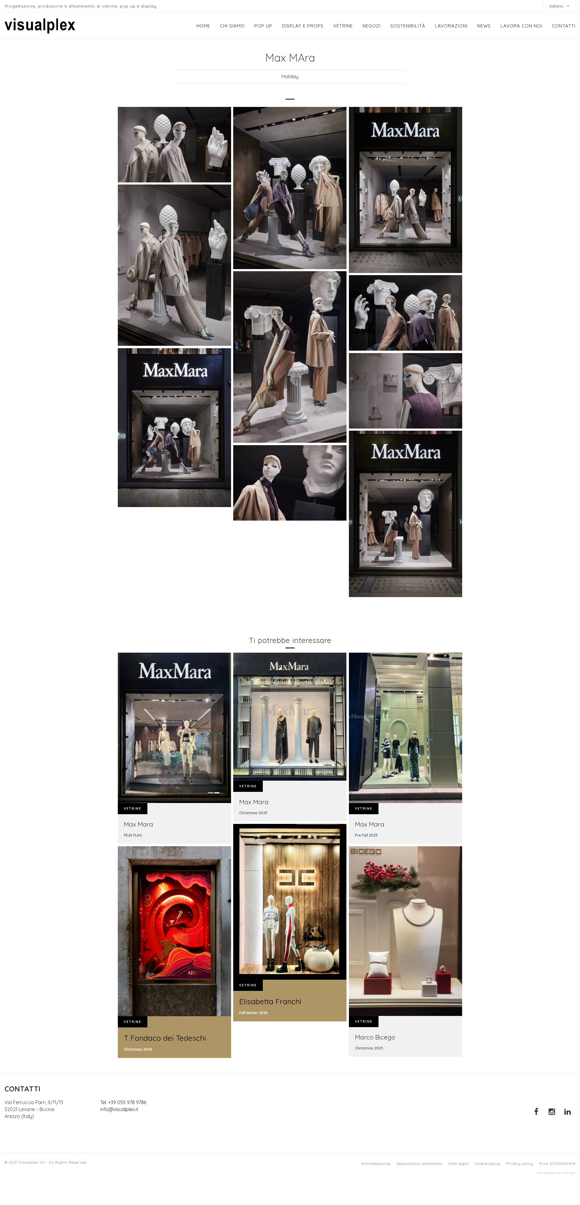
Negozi (371, 26)
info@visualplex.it (119, 1109)
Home (203, 26)
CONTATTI (563, 26)
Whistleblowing (375, 1163)
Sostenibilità (407, 26)
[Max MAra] (174, 145)
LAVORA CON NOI (521, 26)
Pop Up (263, 26)
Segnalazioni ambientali (419, 1163)
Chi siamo (232, 26)
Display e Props (303, 26)
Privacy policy (519, 1163)
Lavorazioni (451, 26)
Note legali (459, 1163)
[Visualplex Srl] (40, 26)
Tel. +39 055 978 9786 (123, 1102)
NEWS (484, 26)
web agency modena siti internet (555, 1173)
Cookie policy (487, 1163)
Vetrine (343, 26)
